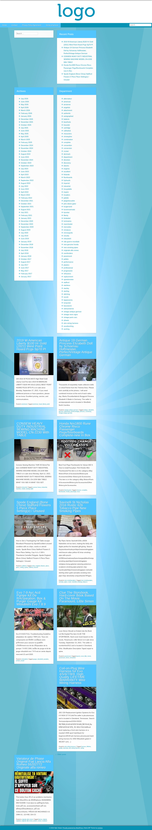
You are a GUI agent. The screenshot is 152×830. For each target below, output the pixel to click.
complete (67, 142)
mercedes (67, 227)
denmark (67, 154)
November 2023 (27, 160)
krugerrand (68, 207)
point (48, 404)
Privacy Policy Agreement (31, 25)
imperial (67, 183)
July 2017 (24, 265)
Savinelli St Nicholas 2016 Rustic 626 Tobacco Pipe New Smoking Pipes (74, 507)
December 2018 (27, 244)
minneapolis (68, 233)
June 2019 (25, 239)
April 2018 (24, 253)
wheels (66, 320)
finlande (67, 174)
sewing (28, 488)
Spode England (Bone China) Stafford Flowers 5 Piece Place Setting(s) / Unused (78, 77)
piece (47, 566)
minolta (66, 236)
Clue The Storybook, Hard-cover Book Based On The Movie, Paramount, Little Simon (76, 597)
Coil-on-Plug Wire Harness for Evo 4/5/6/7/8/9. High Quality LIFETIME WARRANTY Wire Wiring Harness (72, 675)
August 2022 (25, 183)
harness (83, 746)
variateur (44, 821)
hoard (40, 404)
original (45, 819)
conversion (68, 148)
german (61, 411)
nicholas (61, 582)
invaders (67, 195)
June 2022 (25, 189)
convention (68, 145)
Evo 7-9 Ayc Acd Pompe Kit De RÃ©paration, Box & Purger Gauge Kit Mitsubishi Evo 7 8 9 (31, 598)
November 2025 (27, 122)
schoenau (88, 411)
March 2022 (25, 195)
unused (36, 567)
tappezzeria (68, 300)
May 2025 (24, 134)
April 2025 (24, 136)
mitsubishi (67, 239)
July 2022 (24, 186)
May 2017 (24, 271)
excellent (67, 171)
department (68, 157)
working (66, 329)
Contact (14, 25)
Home (4, 25)
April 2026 (24, 107)
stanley (66, 288)
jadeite (66, 198)
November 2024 (27, 148)
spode (26, 567)
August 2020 (25, 230)
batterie (66, 119)
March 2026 (25, 110)
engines (67, 169)
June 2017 (25, 268)
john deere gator (70, 204)
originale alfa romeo (71, 250)
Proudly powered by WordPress (73, 828)
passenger (73, 491)
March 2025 (25, 139)
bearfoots (67, 122)
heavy (39, 487)
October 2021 (26, 204)
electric (66, 166)
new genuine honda (71, 244)
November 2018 (27, 247)
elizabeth (91, 410)
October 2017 (26, 259)
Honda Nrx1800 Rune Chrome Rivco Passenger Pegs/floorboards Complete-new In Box (78, 68)
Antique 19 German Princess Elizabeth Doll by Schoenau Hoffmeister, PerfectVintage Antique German (78, 50)
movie (89, 656)
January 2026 (26, 116)
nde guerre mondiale (71, 242)
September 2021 (27, 207)
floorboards (68, 177)
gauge (35, 659)
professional (68, 268)
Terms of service (52, 25)
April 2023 (24, 174)
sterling (66, 291)
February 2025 (26, 142)
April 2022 (24, 192)
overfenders (68, 253)
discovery (67, 163)
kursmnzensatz (69, 209)
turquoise (67, 303)
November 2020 (27, 224)
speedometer (69, 279)
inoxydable (68, 189)
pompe (18, 660)
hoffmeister (67, 411)
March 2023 (25, 177)
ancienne (67, 104)
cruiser (66, 151)
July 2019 (24, 236)
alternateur (68, 99)
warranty (65, 748)
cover (82, 656)
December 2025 (27, 119)
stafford (66, 282)
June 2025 (25, 131)
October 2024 (26, 151)
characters (68, 134)
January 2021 (26, 218)
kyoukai (66, 212)
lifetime (89, 746)
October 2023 (26, 163)
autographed (68, 116)
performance (68, 262)
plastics (66, 265)
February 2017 (26, 274)
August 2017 (25, 262)
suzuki (66, 297)
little (86, 656)
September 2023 (27, 166)
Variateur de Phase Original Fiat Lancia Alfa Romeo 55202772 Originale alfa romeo (34, 763)
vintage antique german (72, 312)
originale (18, 821)
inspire (66, 192)
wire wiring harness (71, 323)
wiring (82, 748)
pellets (66, 259)
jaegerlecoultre (69, 201)
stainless (67, 285)
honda (68, 491)
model (23, 488)
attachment (68, 110)
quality (60, 748)
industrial (67, 186)
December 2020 (27, 221)
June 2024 (25, 157)
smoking (79, 582)
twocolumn (68, 306)
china (33, 566)
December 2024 (27, 145)
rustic (69, 582)
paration (46, 659)
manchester (68, 224)
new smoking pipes (71, 247)
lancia (40, 819)
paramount (68, 256)
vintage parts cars (70, 317)
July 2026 (24, 99)
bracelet (67, 125)
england (38, 566)
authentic (67, 113)
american (67, 102)
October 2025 (26, 125)
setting (22, 567)
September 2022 (27, 180)
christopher (68, 136)
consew (35, 487)
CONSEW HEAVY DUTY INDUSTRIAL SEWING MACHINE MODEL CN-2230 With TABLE (78, 59)
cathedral (67, 131)
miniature (67, 230)
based (78, 656)
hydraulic (67, 180)
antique (86, 410)
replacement (68, 277)
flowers (43, 566)
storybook (73, 657)
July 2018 (24, 250)
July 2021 (24, 212)
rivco (78, 491)
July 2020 (24, 233)
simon (67, 657)
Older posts (60, 754)
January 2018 (26, 256)
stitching (67, 294)
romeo (39, 821)
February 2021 (26, 215)
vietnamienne (69, 309)
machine (18, 488)
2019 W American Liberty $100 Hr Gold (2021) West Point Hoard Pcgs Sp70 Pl (32, 345)
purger (22, 660)
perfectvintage (75, 411)
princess (82, 411)
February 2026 (26, 113)
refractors (67, 274)
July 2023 (24, 169)
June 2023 (25, 171)
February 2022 (26, 198)
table (32, 488)
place (17, 567)
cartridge (67, 128)
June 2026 (25, 102)
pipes (65, 582)
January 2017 (26, 277)
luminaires (67, 221)
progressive (68, 271)
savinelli (74, 582)
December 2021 (27, 201)
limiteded (67, 218)
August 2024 (25, 154)
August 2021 (25, 209)
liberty (66, 215)
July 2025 (24, 128)
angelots (67, 107)
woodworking (69, 326)
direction (67, 160)
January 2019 (26, 242)
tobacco (85, 582)
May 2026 (24, 104)
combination (68, 139)
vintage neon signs (71, 314)
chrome (79, 490)
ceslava (99, 828)
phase (35, 821)
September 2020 (27, 227)
